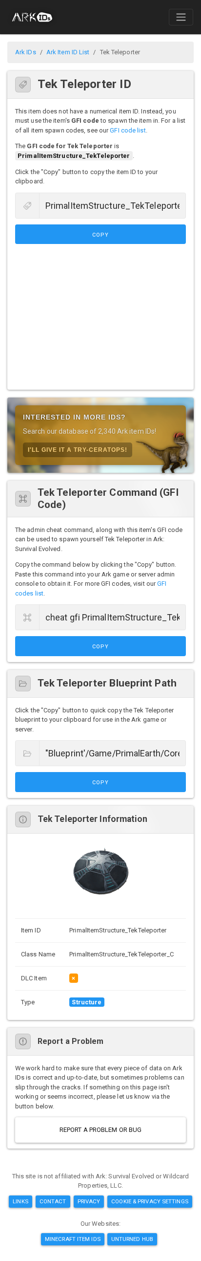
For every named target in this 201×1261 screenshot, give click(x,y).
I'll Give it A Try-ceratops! (77, 449)
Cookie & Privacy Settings (149, 1201)
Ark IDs (25, 52)
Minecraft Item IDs (72, 1239)
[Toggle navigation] (181, 17)
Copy (100, 235)
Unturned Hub (132, 1239)
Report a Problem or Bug (100, 1129)
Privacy (89, 1201)
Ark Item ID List (68, 52)
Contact (53, 1201)
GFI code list (127, 130)
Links (20, 1201)
